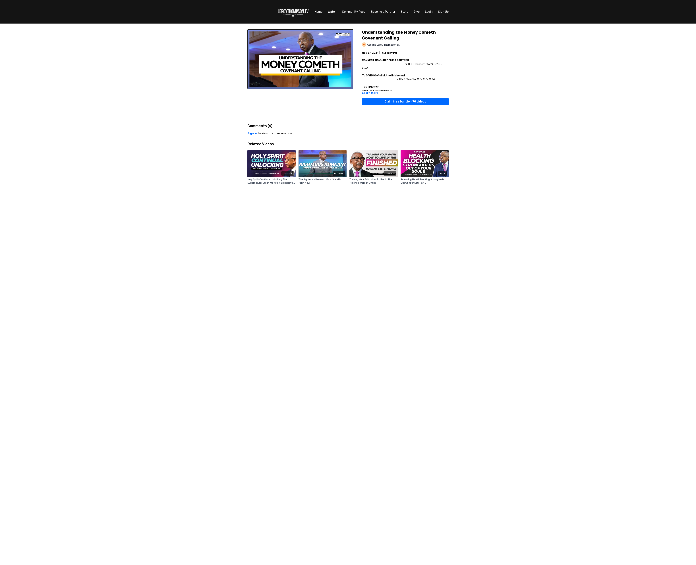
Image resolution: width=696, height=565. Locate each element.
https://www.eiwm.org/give (378, 79)
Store (404, 11)
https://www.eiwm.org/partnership (382, 64)
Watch (332, 11)
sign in (252, 133)
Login (429, 11)
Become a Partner (383, 11)
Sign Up (443, 11)
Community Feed (353, 11)
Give (417, 11)
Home (318, 11)
